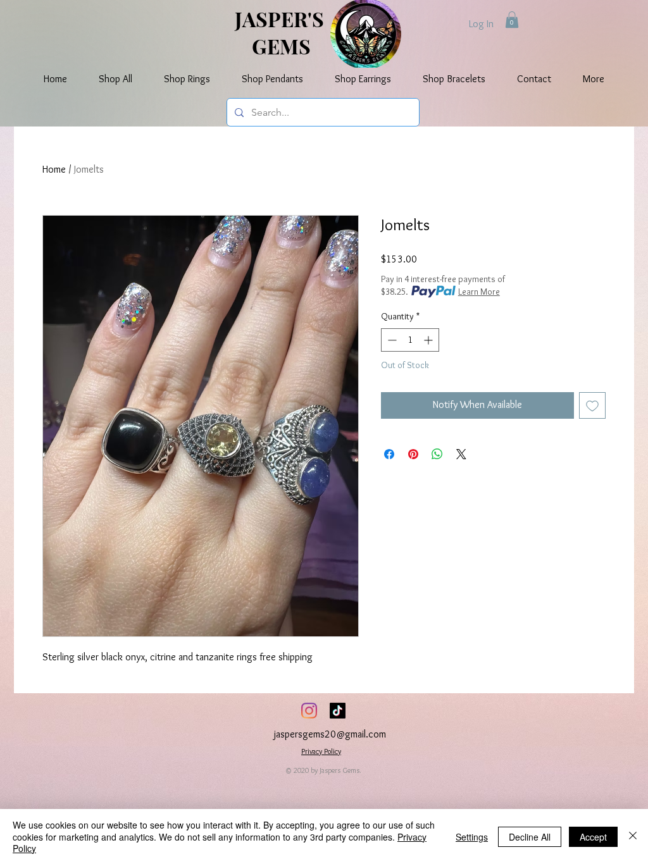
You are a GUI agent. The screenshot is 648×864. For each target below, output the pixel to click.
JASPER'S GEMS (281, 32)
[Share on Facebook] (389, 454)
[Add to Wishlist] (592, 405)
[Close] (632, 836)
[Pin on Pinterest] (413, 454)
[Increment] (429, 340)
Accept (593, 836)
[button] (512, 19)
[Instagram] (309, 711)
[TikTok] (338, 711)
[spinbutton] (410, 340)
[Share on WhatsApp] (437, 454)
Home (54, 169)
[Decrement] (391, 340)
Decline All (530, 836)
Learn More (479, 291)
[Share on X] (461, 454)
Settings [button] (472, 836)
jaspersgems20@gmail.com (330, 734)
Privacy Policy (321, 751)
